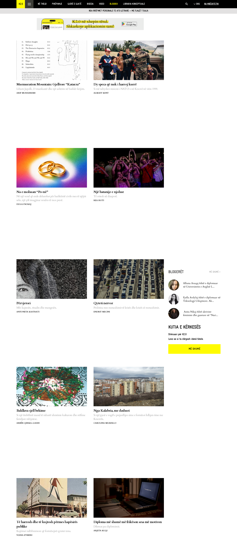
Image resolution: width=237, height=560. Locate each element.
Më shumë (194, 349)
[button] (20, 4)
